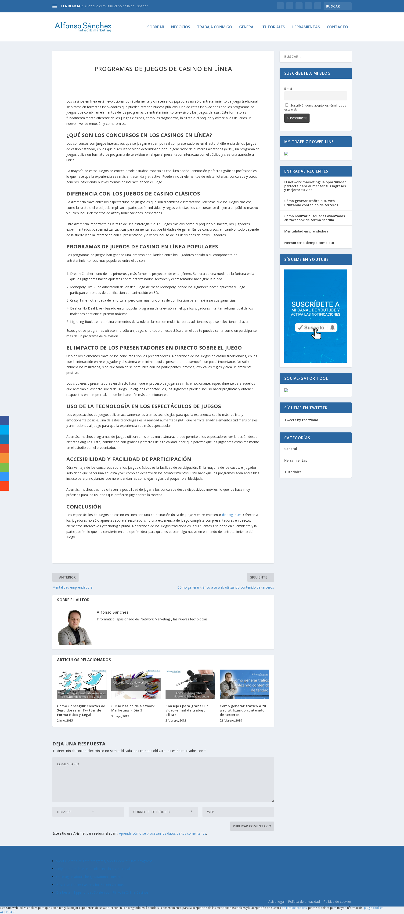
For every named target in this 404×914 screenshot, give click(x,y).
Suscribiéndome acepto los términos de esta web (315, 107)
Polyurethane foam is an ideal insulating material (93, 868)
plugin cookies (373, 908)
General (247, 27)
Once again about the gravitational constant (89, 876)
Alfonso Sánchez (113, 612)
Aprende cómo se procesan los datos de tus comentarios (162, 833)
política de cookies (294, 908)
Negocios (180, 27)
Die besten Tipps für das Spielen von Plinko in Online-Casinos (102, 892)
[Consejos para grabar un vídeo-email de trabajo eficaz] (190, 684)
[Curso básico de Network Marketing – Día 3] (136, 684)
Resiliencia (92, 6)
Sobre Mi (155, 27)
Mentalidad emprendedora (306, 231)
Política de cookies (337, 901)
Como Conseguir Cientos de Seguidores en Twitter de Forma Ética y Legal (81, 710)
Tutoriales (273, 27)
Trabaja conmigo (214, 27)
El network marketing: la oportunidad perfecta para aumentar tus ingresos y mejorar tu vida (315, 186)
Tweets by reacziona (301, 420)
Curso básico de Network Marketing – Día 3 (133, 708)
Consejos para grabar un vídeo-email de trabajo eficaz (187, 710)
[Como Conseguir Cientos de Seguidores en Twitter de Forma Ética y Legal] (82, 684)
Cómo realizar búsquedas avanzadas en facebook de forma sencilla (314, 218)
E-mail (288, 89)
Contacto (337, 27)
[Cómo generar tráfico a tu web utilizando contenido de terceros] (244, 684)
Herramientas (306, 27)
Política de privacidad (304, 901)
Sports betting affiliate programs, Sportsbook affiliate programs (104, 861)
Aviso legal (276, 901)
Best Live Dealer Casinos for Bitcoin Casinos (90, 884)
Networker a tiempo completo (309, 242)
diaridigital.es (232, 514)
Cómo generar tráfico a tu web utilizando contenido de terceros (243, 710)
